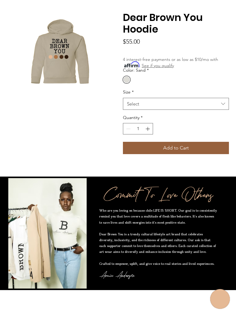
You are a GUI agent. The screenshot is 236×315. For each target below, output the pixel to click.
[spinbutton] (138, 128)
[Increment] (148, 128)
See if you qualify (158, 65)
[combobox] (176, 104)
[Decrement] (128, 128)
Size (128, 92)
